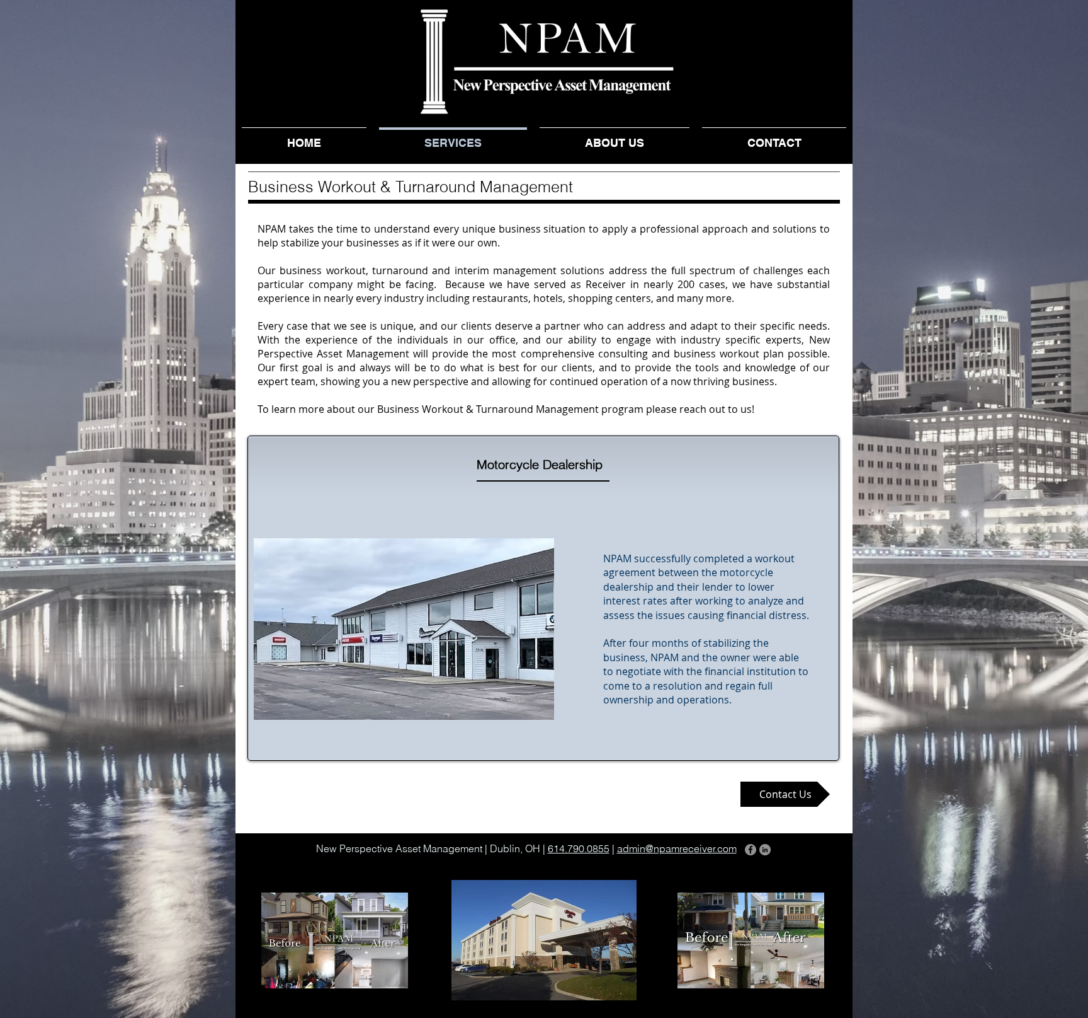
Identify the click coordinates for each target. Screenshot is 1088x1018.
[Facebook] (750, 849)
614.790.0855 (578, 848)
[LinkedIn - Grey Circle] (765, 849)
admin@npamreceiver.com (677, 848)
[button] (334, 940)
